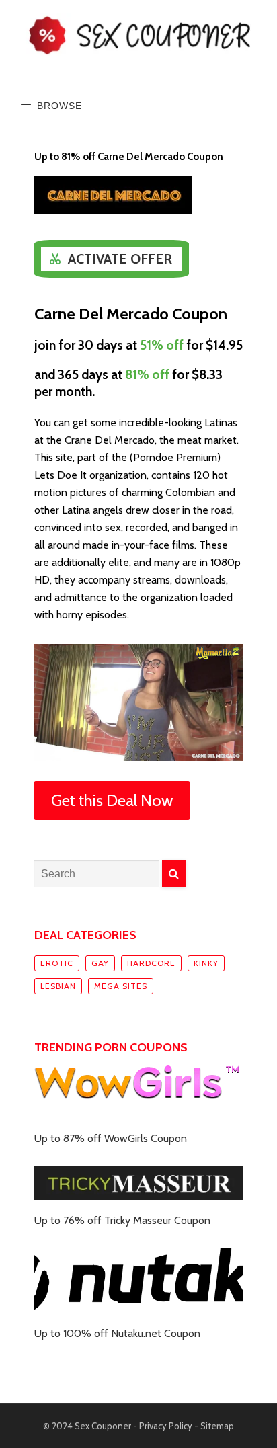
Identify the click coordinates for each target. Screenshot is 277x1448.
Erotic (56, 963)
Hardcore (151, 963)
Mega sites (120, 986)
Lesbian (58, 986)
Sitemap (217, 1425)
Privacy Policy (165, 1425)
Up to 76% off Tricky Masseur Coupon (122, 1220)
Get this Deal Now (112, 800)
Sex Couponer (103, 1425)
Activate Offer (120, 259)
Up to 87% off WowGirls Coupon (110, 1138)
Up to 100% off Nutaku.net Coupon (117, 1333)
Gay (100, 963)
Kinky (206, 963)
